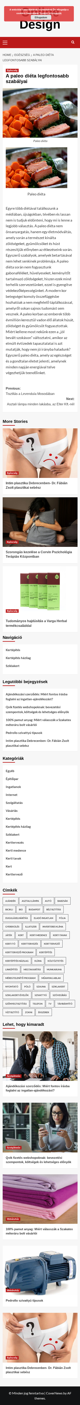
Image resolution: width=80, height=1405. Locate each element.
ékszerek (43, 1012)
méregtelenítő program (20, 978)
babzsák (62, 901)
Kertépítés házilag (18, 658)
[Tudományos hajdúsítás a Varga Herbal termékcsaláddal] (40, 591)
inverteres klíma (52, 926)
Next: (40, 401)
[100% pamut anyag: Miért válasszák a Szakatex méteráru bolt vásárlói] (40, 1199)
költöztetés (55, 961)
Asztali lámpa (30, 901)
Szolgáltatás (14, 802)
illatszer (31, 926)
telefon (37, 1003)
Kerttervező (14, 874)
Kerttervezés (15, 842)
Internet (11, 795)
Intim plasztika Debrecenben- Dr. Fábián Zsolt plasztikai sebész (37, 743)
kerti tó (10, 943)
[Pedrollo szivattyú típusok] (40, 1270)
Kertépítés (13, 650)
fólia (62, 918)
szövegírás (60, 995)
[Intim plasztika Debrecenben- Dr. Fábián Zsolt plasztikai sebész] (40, 453)
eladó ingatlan (43, 918)
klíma (38, 961)
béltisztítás (53, 909)
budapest (34, 909)
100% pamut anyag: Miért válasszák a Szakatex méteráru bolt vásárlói (38, 722)
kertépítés (45, 952)
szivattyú (41, 995)
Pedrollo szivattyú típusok (24, 733)
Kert (9, 866)
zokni (28, 1012)
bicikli (9, 909)
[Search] (72, 42)
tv (49, 1003)
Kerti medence (16, 850)
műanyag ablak (51, 978)
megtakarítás (32, 969)
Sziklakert (12, 666)
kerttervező (52, 943)
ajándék (10, 901)
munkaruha (54, 969)
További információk (50, 13)
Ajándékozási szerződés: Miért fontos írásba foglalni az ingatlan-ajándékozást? (36, 696)
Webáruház (13, 1219)
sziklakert (58, 986)
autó (48, 901)
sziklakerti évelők (17, 995)
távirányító (64, 1003)
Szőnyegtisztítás (16, 1003)
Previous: (30, 391)
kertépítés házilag (17, 961)
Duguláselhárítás (16, 918)
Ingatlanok (13, 787)
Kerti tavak (13, 858)
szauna (41, 986)
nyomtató (11, 986)
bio (21, 909)
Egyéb (10, 771)
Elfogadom (41, 17)
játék (8, 935)
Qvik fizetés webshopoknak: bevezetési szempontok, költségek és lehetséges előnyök (37, 709)
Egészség (12, 70)
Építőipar (12, 779)
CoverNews (54, 1393)
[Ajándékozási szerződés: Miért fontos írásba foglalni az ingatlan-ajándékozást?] (40, 1056)
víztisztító (12, 1012)
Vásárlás (12, 810)
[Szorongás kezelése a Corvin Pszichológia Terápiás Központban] (40, 522)
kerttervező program (19, 952)
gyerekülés (12, 926)
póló (27, 986)
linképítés (11, 969)
